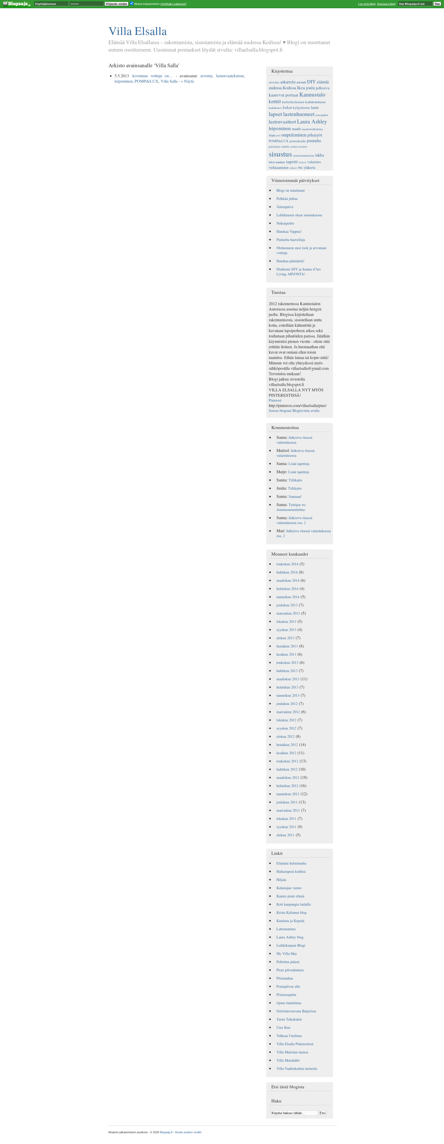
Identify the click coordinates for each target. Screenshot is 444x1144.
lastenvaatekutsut (230, 75)
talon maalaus (277, 162)
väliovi (293, 168)
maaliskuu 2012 (287, 777)
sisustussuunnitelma (303, 155)
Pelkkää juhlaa (287, 198)
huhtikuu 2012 (287, 769)
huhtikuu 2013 (287, 670)
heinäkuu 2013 (287, 646)
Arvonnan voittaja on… (152, 75)
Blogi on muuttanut (290, 190)
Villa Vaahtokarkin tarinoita (296, 1068)
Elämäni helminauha (291, 863)
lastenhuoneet (298, 114)
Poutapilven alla (288, 986)
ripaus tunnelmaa (288, 1002)
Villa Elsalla (137, 30)
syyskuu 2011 (286, 826)
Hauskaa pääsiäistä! (290, 260)
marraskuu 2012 (288, 711)
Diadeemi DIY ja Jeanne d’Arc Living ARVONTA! (298, 271)
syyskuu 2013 (286, 629)
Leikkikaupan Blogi (290, 945)
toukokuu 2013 (287, 662)
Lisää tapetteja (299, 463)
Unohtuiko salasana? (173, 3)
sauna (285, 146)
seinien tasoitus (298, 146)
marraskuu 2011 (288, 810)
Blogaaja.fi (166, 1132)
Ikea (301, 88)
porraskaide (298, 141)
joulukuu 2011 (287, 802)
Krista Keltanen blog (291, 912)
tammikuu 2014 (287, 596)
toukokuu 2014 (287, 563)
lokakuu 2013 (286, 621)
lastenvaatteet (282, 121)
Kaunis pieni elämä (290, 896)
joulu (310, 88)
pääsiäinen (274, 146)
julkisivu (323, 87)
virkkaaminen (279, 167)
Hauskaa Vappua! (289, 231)
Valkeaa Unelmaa (289, 1035)
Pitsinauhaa (284, 978)
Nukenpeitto (285, 223)
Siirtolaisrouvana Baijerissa (296, 1011)
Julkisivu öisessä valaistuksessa (294, 440)
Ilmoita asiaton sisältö (188, 1132)
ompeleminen (293, 134)
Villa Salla (169, 81)
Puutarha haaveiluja (290, 239)
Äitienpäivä (284, 206)
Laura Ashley (312, 121)
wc (300, 167)
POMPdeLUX (147, 81)
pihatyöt (314, 135)
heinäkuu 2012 (287, 744)
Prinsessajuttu (286, 994)
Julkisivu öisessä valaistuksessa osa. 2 (294, 520)
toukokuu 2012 (287, 761)
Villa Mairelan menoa (292, 1052)
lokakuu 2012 (286, 720)
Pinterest (275, 400)
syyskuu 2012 (286, 728)
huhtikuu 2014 (287, 572)
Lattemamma (285, 928)
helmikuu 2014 (287, 588)
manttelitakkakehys (312, 129)
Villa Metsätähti (288, 1060)
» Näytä (187, 81)
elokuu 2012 (285, 736)
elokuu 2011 (285, 834)
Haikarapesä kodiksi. (291, 871)
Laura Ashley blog (289, 937)
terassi (302, 162)
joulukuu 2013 (287, 605)
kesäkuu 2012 (286, 752)
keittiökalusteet (293, 102)
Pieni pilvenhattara (290, 969)
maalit (296, 128)
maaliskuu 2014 (287, 580)
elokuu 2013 (285, 637)
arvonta (206, 75)
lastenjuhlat (322, 115)
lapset (275, 114)
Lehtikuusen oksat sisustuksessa (299, 214)
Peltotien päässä (287, 961)
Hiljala (281, 879)
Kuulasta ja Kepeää (290, 920)
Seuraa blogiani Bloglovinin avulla (294, 410)
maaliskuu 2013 (287, 678)
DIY (311, 81)
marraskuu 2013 (288, 613)
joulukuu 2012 (287, 703)
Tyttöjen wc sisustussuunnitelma (291, 507)
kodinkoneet (275, 108)
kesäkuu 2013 (286, 654)
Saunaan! (295, 496)
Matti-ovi (274, 135)
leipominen (124, 81)
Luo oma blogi (366, 3)
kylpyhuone (301, 107)
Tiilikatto (295, 480)
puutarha (314, 140)
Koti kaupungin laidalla (293, 904)
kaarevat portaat (283, 95)
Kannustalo (312, 94)
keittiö (275, 101)
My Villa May (286, 953)
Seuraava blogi (386, 3)
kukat (287, 107)
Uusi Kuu (283, 1027)
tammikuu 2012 (287, 793)
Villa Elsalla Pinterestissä (294, 1043)
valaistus (314, 161)
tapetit (292, 161)
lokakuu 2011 (286, 818)
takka (319, 155)
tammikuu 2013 (287, 695)
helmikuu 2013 (287, 687)
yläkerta (309, 167)
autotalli (301, 82)
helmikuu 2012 (287, 785)
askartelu (287, 82)
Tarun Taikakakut (289, 1019)
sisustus (280, 154)
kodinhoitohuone (315, 102)
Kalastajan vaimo (288, 887)
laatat (315, 107)
